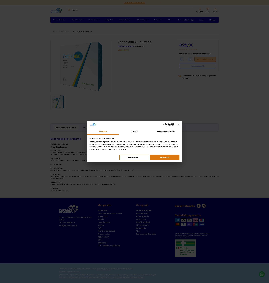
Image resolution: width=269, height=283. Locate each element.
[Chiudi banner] (178, 124)
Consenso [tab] (103, 131)
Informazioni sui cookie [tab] (166, 131)
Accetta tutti (164, 157)
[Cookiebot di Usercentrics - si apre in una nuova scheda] (165, 124)
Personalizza (133, 157)
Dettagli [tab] (134, 131)
